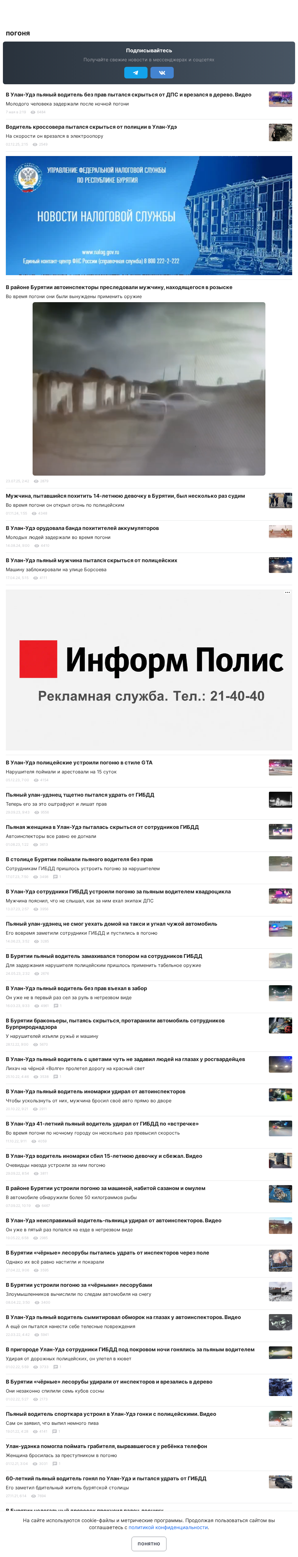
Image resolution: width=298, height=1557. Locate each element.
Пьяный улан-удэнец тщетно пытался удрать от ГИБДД (80, 795)
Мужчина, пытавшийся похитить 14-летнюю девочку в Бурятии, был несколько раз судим (125, 496)
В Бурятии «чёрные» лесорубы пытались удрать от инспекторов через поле (107, 1253)
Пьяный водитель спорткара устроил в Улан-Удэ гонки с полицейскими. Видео (111, 1414)
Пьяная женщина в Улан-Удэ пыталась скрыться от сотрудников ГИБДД (102, 827)
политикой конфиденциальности (168, 1527)
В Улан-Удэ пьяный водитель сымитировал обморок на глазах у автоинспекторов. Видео (123, 1317)
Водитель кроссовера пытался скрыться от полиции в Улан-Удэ (91, 127)
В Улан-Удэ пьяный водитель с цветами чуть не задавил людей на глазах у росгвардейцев (125, 1059)
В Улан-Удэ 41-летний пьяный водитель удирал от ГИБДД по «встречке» (102, 1124)
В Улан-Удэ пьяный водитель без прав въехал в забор (76, 988)
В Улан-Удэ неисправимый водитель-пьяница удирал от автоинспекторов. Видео (113, 1220)
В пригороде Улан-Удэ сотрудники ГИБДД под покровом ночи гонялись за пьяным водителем (130, 1349)
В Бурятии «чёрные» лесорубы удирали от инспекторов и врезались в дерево (109, 1382)
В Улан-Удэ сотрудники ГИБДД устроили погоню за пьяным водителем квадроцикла (118, 891)
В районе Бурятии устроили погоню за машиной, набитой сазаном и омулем (105, 1188)
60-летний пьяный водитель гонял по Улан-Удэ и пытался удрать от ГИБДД (106, 1478)
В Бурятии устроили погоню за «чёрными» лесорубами (79, 1285)
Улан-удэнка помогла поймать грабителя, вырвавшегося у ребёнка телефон (106, 1446)
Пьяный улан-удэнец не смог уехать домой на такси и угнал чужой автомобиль (111, 924)
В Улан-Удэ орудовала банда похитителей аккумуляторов (82, 528)
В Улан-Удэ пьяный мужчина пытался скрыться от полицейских (91, 560)
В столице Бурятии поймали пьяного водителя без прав (79, 859)
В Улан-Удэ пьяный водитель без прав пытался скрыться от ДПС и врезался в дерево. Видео (128, 95)
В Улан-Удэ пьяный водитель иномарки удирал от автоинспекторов (95, 1091)
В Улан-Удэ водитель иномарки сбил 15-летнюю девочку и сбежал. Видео (104, 1156)
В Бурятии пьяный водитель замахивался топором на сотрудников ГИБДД (104, 956)
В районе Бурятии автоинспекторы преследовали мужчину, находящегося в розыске (119, 287)
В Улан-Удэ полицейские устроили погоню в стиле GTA (79, 762)
